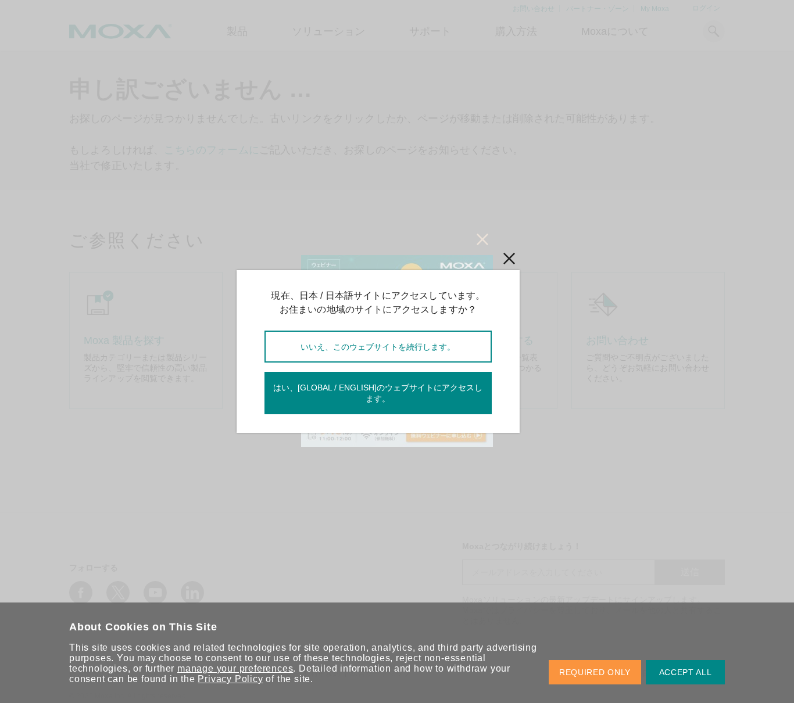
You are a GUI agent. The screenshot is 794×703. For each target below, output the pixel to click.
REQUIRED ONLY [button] (595, 672)
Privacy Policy (230, 679)
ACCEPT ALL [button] (685, 672)
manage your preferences (235, 668)
